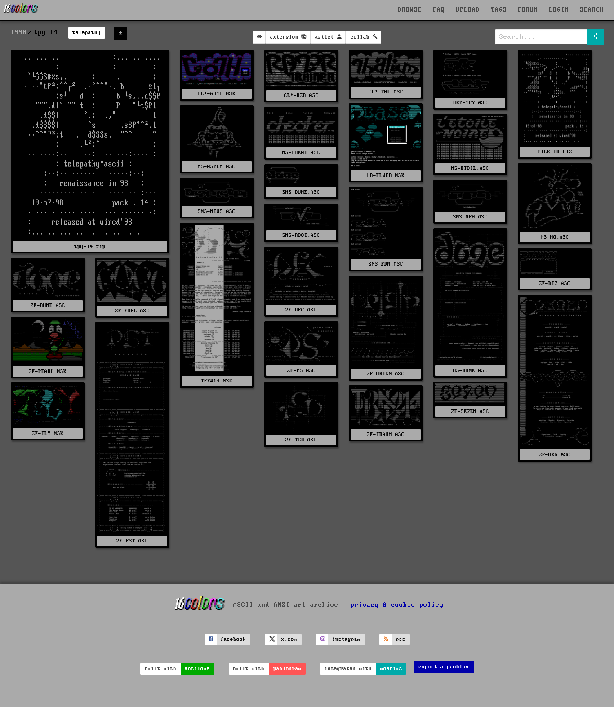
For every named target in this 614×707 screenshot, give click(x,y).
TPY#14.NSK (216, 381)
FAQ (439, 9)
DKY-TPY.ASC (470, 103)
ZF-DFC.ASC (301, 310)
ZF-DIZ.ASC (554, 283)
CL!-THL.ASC (386, 92)
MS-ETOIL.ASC (470, 168)
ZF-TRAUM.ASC (386, 434)
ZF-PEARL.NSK (48, 371)
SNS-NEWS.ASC (217, 211)
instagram (346, 639)
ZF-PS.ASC (301, 371)
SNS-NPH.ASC (470, 217)
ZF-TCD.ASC (301, 440)
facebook (233, 639)
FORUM (528, 9)
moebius (391, 668)
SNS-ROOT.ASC (301, 235)
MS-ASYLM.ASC (217, 166)
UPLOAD (468, 9)
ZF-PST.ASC (132, 541)
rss (400, 639)
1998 (19, 32)
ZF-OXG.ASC (554, 455)
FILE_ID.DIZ (555, 152)
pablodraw (287, 668)
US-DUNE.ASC (470, 371)
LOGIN (559, 9)
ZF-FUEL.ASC (132, 311)
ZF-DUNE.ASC (48, 305)
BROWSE (410, 9)
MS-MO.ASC (555, 237)
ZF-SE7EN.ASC (470, 411)
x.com (289, 639)
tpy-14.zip (90, 246)
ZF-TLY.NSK (47, 433)
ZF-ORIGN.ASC (386, 374)
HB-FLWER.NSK (386, 175)
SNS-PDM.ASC (386, 264)
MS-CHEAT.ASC (301, 153)
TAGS (499, 9)
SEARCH (592, 9)
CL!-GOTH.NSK (217, 94)
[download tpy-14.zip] (120, 33)
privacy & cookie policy (397, 605)
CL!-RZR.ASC (301, 95)
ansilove (197, 668)
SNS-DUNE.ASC (301, 192)
